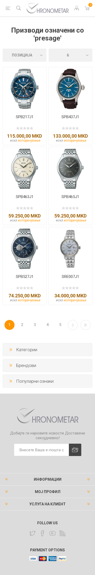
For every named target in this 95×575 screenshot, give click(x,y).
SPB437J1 (70, 117)
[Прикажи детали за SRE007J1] (70, 249)
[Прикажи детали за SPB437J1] (70, 89)
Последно (85, 325)
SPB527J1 (25, 276)
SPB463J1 (25, 196)
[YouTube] (52, 533)
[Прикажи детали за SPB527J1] (24, 249)
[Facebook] (42, 533)
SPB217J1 (25, 117)
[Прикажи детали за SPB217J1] (24, 89)
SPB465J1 (70, 196)
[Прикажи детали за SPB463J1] (24, 168)
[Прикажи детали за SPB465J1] (70, 168)
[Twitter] (32, 533)
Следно (73, 325)
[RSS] (62, 533)
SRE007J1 (70, 276)
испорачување (29, 140)
